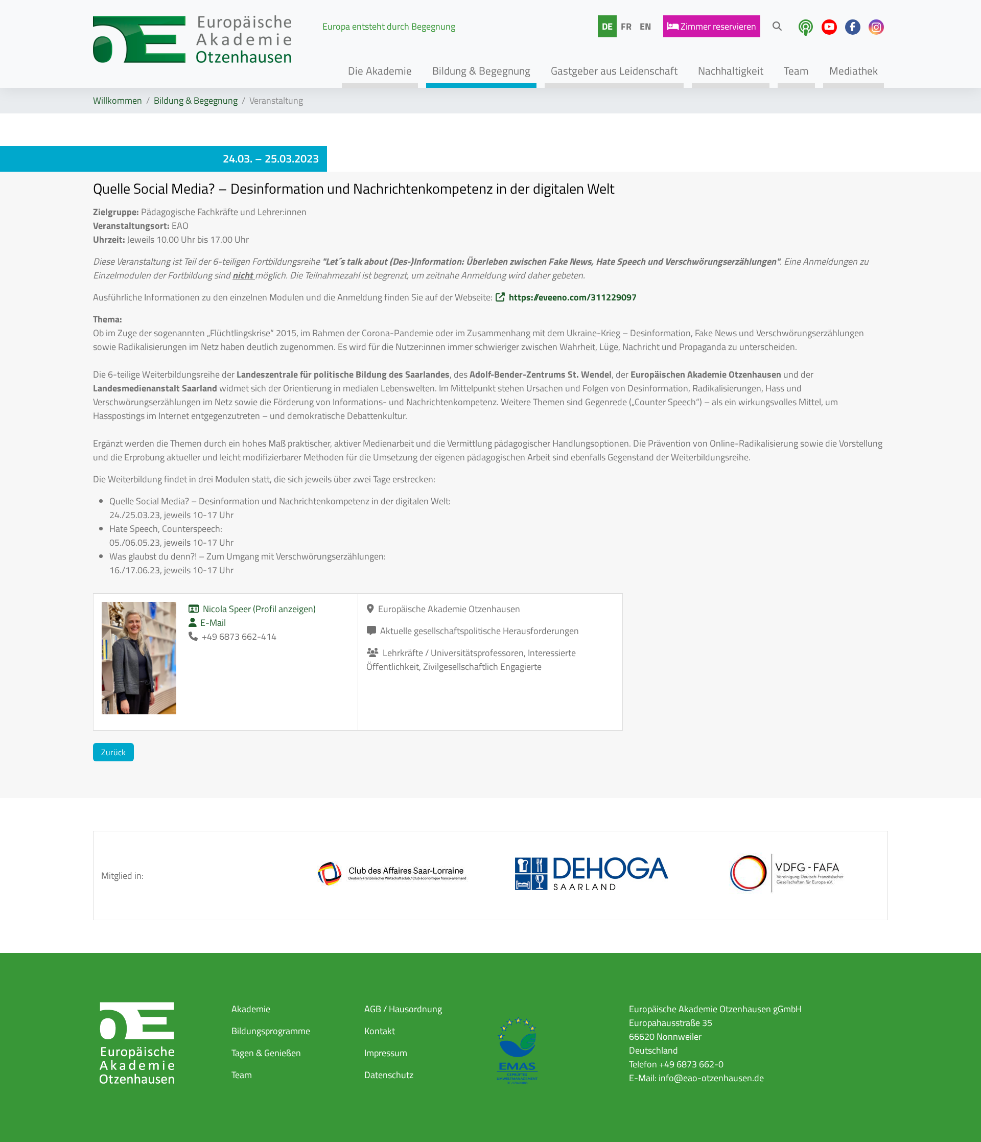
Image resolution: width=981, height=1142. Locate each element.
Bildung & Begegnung (196, 100)
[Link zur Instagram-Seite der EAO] (876, 27)
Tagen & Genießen (266, 1053)
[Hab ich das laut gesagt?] (805, 27)
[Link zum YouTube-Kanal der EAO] (829, 27)
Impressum (385, 1053)
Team (241, 1075)
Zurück (113, 752)
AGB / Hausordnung (403, 1009)
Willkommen (117, 100)
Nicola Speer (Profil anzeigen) (259, 609)
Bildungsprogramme (270, 1031)
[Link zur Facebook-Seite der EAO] (852, 27)
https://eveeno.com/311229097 (573, 297)
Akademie (250, 1009)
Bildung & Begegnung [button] (481, 71)
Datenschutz (388, 1075)
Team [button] (796, 71)
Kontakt (379, 1031)
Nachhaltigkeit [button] (730, 71)
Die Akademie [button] (380, 71)
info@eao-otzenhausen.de (711, 1078)
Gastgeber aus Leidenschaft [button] (614, 71)
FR (626, 26)
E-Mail (213, 623)
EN (645, 26)
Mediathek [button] (853, 71)
